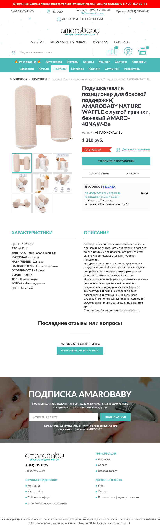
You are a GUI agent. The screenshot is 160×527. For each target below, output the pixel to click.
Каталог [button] (37, 41)
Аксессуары (132, 68)
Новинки (100, 41)
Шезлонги (27, 68)
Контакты (121, 41)
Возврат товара (107, 471)
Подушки (60, 68)
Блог (101, 485)
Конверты (139, 61)
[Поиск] (14, 52)
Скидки (102, 491)
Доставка (104, 459)
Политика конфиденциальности (118, 497)
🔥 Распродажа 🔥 (28, 61)
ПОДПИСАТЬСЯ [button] (115, 417)
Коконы (88, 61)
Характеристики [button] (99, 174)
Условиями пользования (73, 429)
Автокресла (54, 61)
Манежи (104, 61)
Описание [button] (133, 174)
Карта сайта (35, 491)
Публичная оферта (39, 497)
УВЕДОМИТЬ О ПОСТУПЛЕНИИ (116, 161)
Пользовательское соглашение (47, 503)
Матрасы (77, 68)
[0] (142, 51)
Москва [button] (109, 186)
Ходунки (121, 61)
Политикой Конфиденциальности (99, 426)
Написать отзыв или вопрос (80, 350)
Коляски (94, 68)
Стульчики (112, 68)
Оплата (102, 465)
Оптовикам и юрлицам (68, 41)
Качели (44, 68)
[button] (93, 13)
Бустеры (72, 61)
